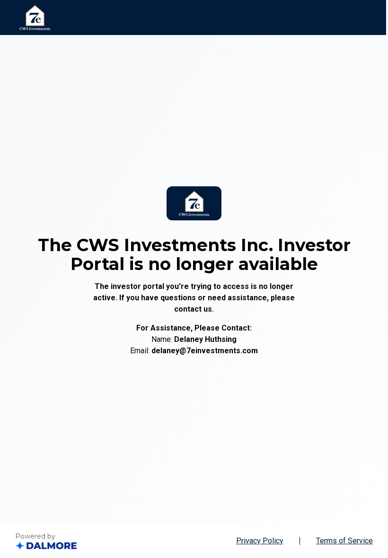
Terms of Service (344, 540)
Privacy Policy (259, 540)
